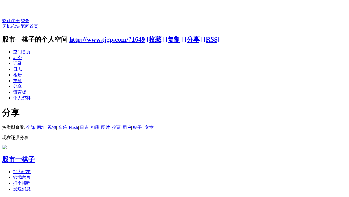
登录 (25, 20)
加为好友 (22, 171)
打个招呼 (22, 183)
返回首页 (29, 26)
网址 (41, 127)
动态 (17, 57)
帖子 (137, 127)
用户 (126, 127)
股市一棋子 (18, 159)
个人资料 (22, 97)
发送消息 (22, 189)
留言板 (19, 92)
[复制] (174, 39)
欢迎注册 (11, 20)
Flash (73, 127)
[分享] (193, 39)
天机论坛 (11, 26)
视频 (51, 127)
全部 (30, 127)
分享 (17, 86)
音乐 (62, 127)
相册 (17, 75)
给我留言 (22, 177)
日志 (17, 69)
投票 (116, 127)
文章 (149, 127)
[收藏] (155, 39)
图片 (105, 127)
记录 (17, 63)
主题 (17, 80)
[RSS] (212, 39)
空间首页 (22, 52)
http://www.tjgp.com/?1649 (107, 39)
